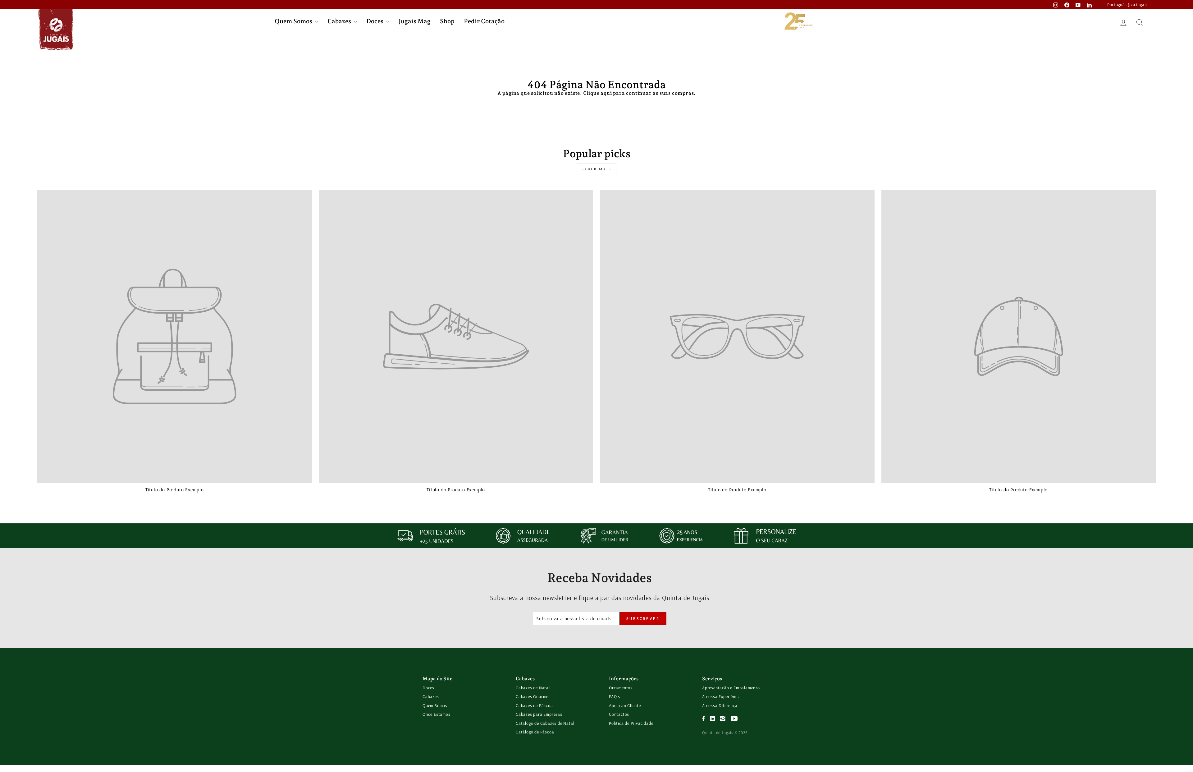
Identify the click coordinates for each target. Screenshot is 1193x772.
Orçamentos (621, 688)
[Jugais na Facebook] (703, 719)
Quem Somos (294, 21)
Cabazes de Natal (533, 688)
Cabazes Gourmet (533, 696)
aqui (606, 93)
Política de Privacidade (631, 723)
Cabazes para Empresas (539, 714)
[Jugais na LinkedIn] (712, 719)
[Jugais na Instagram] (723, 719)
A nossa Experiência (721, 696)
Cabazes (339, 21)
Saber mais (597, 169)
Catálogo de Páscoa (535, 732)
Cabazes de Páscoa (534, 705)
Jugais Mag (415, 21)
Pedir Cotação (484, 21)
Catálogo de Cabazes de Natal (545, 723)
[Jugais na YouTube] (734, 719)
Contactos (619, 714)
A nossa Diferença (720, 705)
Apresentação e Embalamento (731, 688)
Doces (375, 21)
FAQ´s (614, 696)
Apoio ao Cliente (625, 705)
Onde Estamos (436, 714)
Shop (447, 21)
